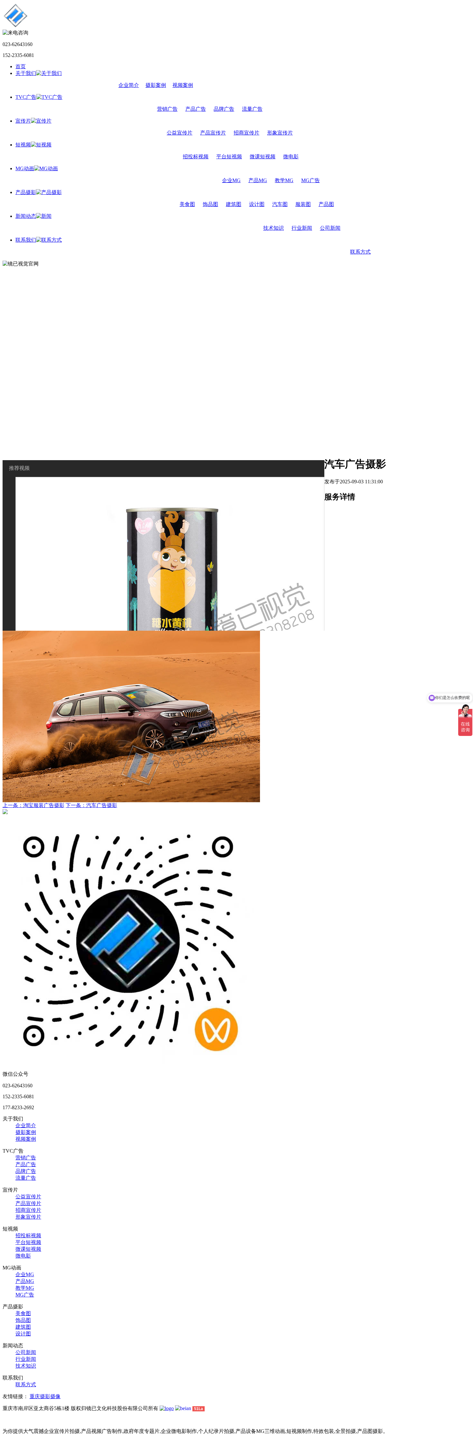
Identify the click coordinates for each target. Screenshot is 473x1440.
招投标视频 (196, 156)
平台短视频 (229, 156)
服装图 (303, 204)
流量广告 (252, 109)
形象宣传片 (280, 132)
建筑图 (233, 204)
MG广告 (310, 180)
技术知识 (273, 228)
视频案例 (182, 85)
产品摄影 (25, 192)
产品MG (257, 180)
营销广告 (167, 109)
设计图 (256, 204)
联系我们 (25, 240)
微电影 (291, 156)
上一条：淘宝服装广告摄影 (33, 805)
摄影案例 (155, 85)
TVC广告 (25, 97)
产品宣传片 (213, 132)
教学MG (284, 180)
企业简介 (128, 85)
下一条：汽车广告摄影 (91, 805)
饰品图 (210, 204)
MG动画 (24, 168)
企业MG (231, 180)
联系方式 (360, 252)
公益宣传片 (179, 132)
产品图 (326, 204)
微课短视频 (262, 156)
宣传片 (23, 121)
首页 (20, 66)
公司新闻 (330, 228)
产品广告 (195, 109)
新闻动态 (25, 216)
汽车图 (280, 204)
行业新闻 (302, 228)
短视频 (23, 144)
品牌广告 (224, 109)
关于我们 (25, 73)
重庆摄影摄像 (45, 1396)
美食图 (187, 204)
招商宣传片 (246, 132)
